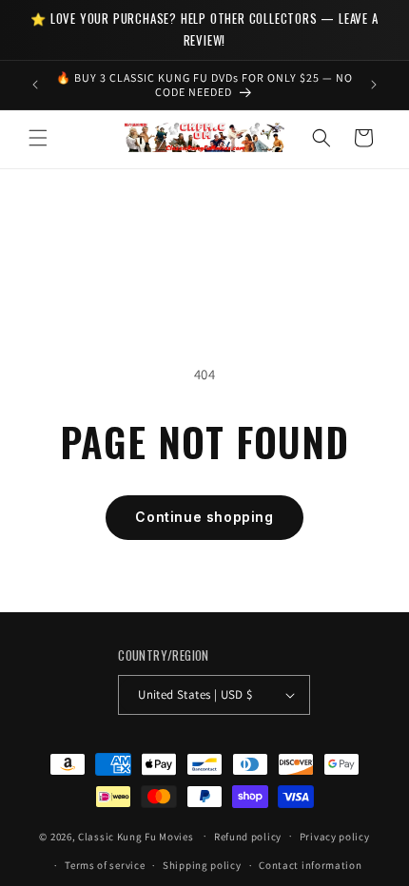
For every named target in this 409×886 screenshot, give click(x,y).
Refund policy (248, 836)
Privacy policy (335, 836)
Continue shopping (204, 517)
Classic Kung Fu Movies (135, 835)
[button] (38, 138)
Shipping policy (202, 865)
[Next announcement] (374, 85)
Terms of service (105, 865)
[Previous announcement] (35, 85)
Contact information (310, 865)
